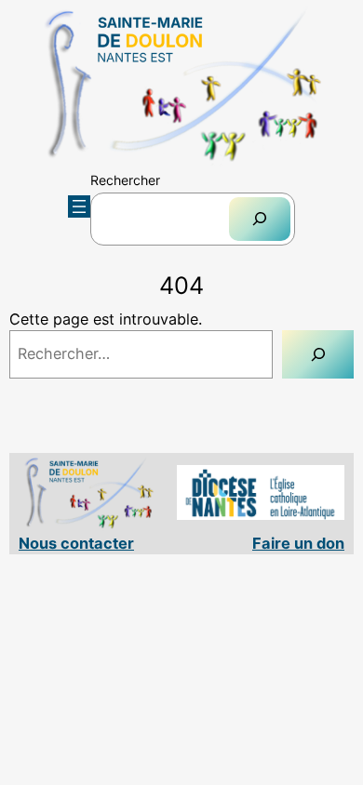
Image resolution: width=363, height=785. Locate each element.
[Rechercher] (259, 219)
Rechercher (125, 180)
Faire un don (298, 543)
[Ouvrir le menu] (79, 206)
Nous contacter (76, 543)
